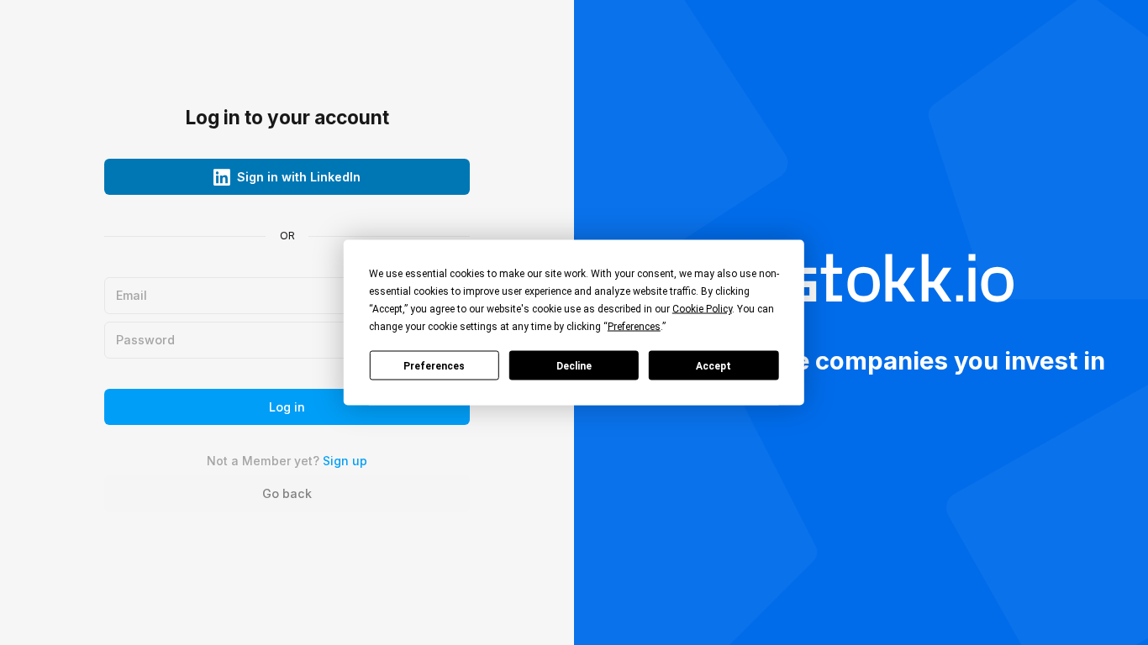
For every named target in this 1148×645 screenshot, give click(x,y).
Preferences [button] (634, 327)
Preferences (434, 365)
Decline (574, 365)
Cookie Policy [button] (702, 309)
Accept (713, 365)
